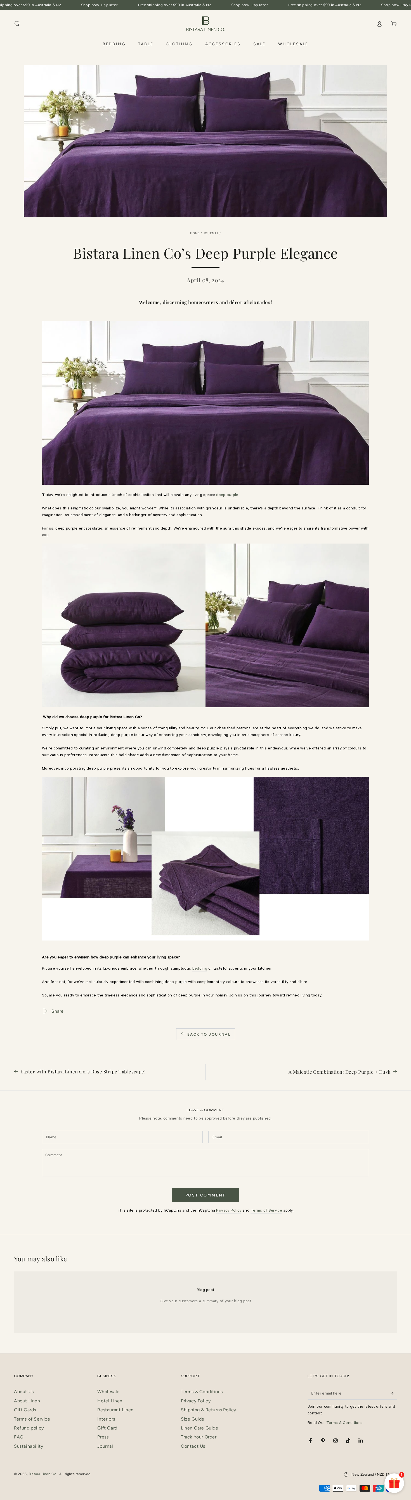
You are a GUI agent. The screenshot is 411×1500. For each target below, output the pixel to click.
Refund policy (29, 1428)
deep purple (227, 495)
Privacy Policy (228, 1211)
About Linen (27, 1400)
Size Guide (192, 1419)
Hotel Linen (109, 1400)
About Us (24, 1391)
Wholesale (108, 1391)
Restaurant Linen (115, 1409)
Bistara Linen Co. (43, 1474)
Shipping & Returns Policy (208, 1409)
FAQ (18, 1437)
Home (195, 233)
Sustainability (28, 1446)
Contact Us (193, 1446)
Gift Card (107, 1428)
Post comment (205, 1195)
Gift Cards (25, 1409)
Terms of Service (266, 1211)
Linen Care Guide (199, 1428)
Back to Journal (209, 1034)
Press (102, 1437)
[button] (17, 24)
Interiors (106, 1419)
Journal (211, 233)
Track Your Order (199, 1437)
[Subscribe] (394, 1393)
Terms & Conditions (202, 1391)
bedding (199, 969)
